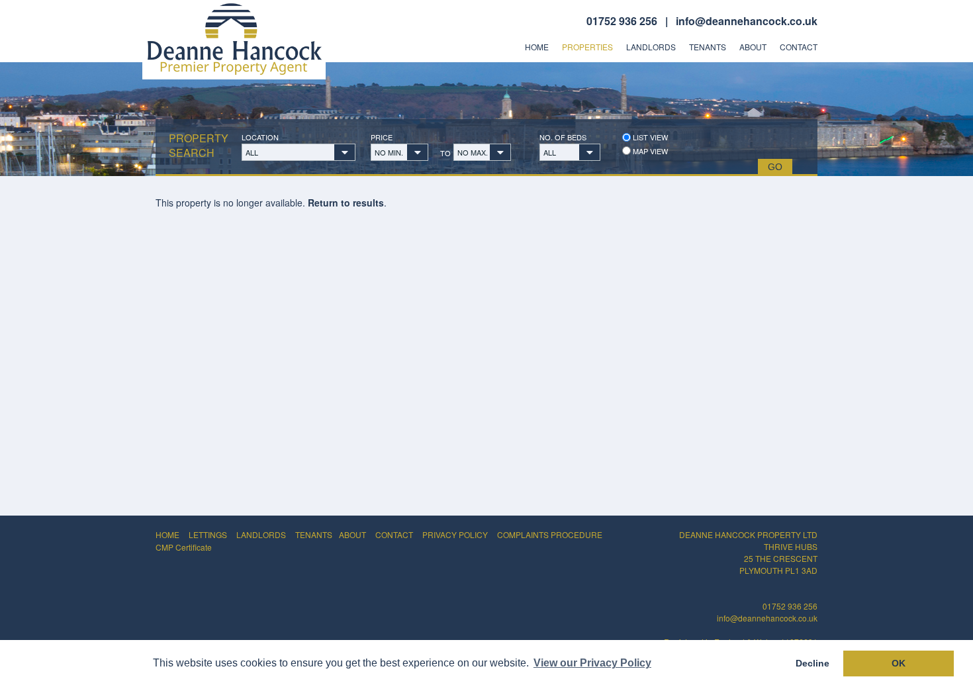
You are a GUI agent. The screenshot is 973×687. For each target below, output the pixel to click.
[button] (298, 152)
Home (537, 47)
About (752, 47)
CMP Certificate (184, 547)
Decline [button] (812, 663)
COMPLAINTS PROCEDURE (549, 534)
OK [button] (898, 663)
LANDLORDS (261, 534)
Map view (649, 151)
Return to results (346, 202)
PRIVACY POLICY (455, 534)
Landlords (651, 47)
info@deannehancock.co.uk (746, 20)
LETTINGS (208, 534)
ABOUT (352, 534)
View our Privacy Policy (592, 662)
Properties (587, 47)
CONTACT (394, 534)
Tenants (707, 47)
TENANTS (313, 534)
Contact (798, 47)
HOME (167, 534)
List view (649, 137)
